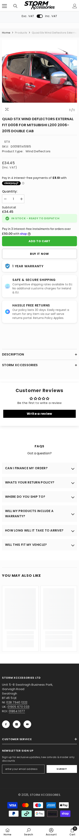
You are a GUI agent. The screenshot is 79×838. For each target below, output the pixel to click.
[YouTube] (27, 724)
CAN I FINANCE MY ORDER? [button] (26, 468)
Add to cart (39, 241)
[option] (39, 77)
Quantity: (10, 191)
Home (6, 33)
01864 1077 (17, 711)
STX (7, 141)
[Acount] (75, 6)
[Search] (15, 6)
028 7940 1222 (16, 702)
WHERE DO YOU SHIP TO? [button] (25, 497)
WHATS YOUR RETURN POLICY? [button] (29, 482)
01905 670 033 (18, 707)
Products (21, 33)
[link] (20, 637)
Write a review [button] (39, 413)
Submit (62, 768)
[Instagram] (16, 724)
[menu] (4, 6)
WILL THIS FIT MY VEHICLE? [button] (26, 545)
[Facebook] (6, 724)
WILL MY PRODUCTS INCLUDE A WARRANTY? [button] (29, 513)
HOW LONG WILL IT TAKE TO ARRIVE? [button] (34, 530)
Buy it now (39, 254)
